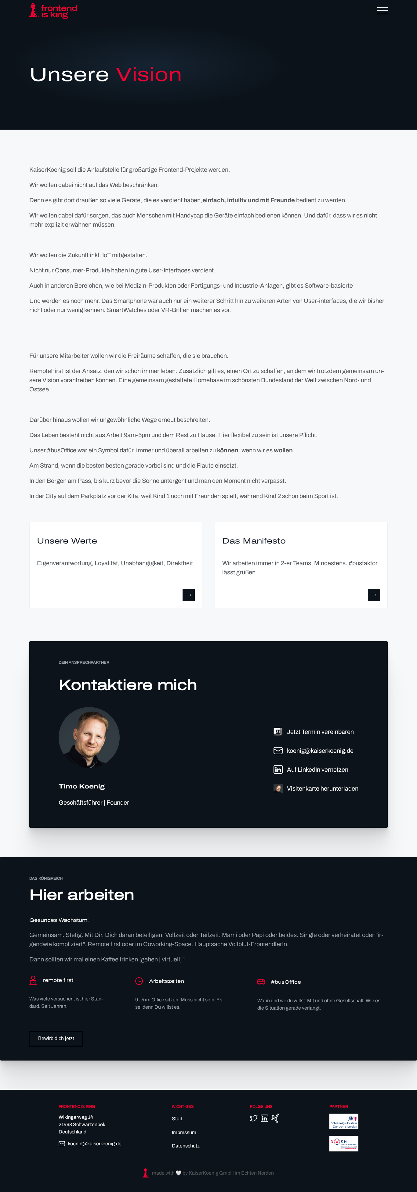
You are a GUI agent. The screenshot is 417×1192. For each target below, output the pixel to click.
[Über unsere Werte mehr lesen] (189, 595)
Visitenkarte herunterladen (322, 788)
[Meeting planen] (278, 731)
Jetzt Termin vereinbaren (320, 731)
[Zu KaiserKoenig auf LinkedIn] (278, 769)
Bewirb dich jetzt (56, 1038)
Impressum (184, 1132)
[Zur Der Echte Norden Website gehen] (343, 1127)
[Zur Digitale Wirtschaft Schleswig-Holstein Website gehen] (343, 1149)
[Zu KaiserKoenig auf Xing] (275, 1118)
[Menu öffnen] (382, 10)
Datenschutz (186, 1145)
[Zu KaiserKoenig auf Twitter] (254, 1118)
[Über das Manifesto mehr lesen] (374, 595)
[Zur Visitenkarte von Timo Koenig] (278, 788)
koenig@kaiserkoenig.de (320, 750)
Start (177, 1118)
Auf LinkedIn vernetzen (317, 769)
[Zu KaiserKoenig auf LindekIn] (264, 1118)
